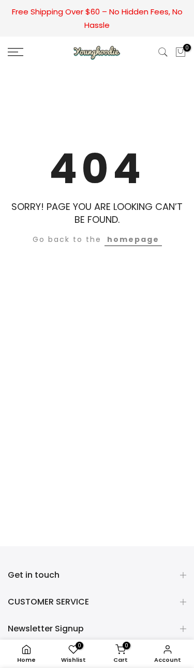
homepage (133, 239)
